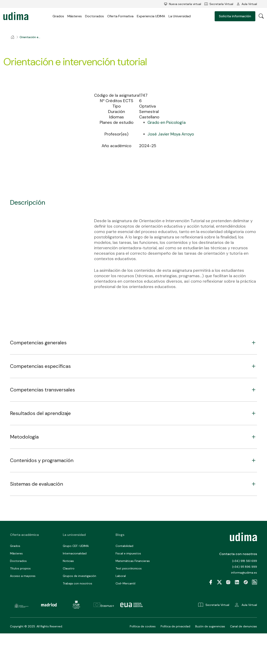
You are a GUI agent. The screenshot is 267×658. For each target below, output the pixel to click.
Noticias (68, 561)
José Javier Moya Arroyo (170, 134)
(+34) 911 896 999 (244, 567)
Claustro (68, 568)
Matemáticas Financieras (133, 561)
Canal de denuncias (243, 626)
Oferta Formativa (120, 16)
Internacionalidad (75, 553)
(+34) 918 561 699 (244, 561)
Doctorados (94, 16)
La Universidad (180, 16)
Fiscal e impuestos (128, 553)
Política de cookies (143, 626)
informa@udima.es (244, 572)
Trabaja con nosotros (77, 583)
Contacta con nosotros (238, 554)
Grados (58, 16)
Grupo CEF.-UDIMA (76, 546)
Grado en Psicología (166, 122)
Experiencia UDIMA (151, 16)
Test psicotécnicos (129, 568)
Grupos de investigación (79, 576)
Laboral (121, 576)
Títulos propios (20, 568)
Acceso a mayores (22, 576)
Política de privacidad (175, 626)
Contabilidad (124, 546)
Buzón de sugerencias (210, 626)
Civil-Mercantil (125, 583)
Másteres (74, 16)
